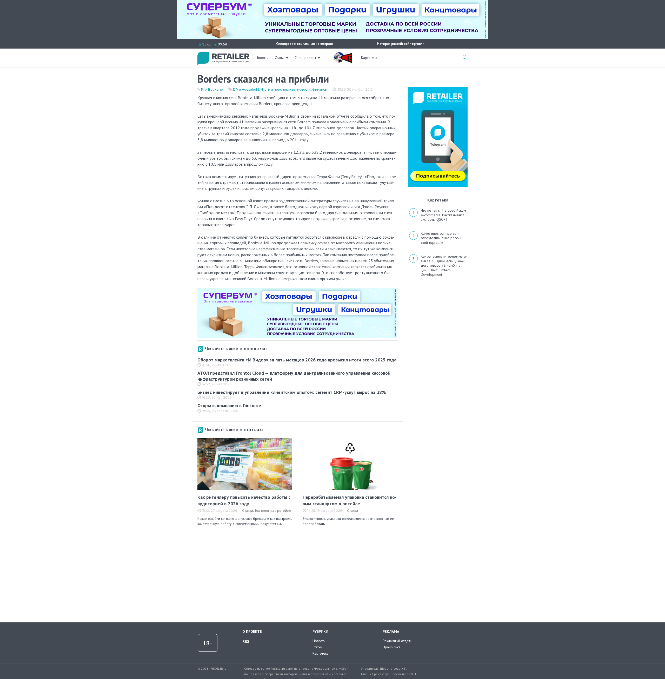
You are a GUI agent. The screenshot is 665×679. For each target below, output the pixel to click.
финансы (319, 89)
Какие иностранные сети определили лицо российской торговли (442, 238)
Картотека (369, 57)
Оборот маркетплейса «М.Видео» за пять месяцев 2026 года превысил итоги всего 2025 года (296, 360)
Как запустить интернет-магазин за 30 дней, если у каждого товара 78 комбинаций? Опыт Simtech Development (444, 265)
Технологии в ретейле (273, 511)
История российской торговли (400, 44)
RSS (245, 641)
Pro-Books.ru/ (212, 89)
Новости (262, 57)
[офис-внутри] (297, 290)
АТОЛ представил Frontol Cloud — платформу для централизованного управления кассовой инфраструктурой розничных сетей (293, 376)
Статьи (279, 57)
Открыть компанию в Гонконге (229, 405)
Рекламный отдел (397, 640)
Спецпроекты (305, 57)
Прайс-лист (391, 647)
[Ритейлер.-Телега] (438, 89)
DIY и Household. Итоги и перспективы (264, 89)
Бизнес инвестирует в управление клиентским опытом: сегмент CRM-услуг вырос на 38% (291, 392)
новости (304, 89)
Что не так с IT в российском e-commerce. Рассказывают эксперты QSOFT (443, 215)
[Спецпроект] (343, 54)
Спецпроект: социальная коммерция (305, 44)
